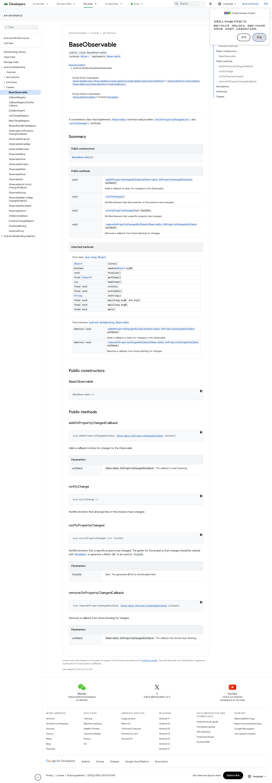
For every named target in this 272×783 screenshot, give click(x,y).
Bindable (80, 554)
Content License (149, 660)
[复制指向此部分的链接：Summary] (89, 137)
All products (161, 761)
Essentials (38, 3)
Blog (136, 3)
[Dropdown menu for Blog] (143, 4)
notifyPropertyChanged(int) (172, 119)
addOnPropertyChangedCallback (124, 179)
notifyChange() (79, 123)
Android (50, 718)
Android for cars (129, 733)
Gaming (88, 718)
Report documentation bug (247, 723)
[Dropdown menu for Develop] (97, 4)
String (78, 295)
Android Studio (250, 3)
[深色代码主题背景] (201, 391)
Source (49, 733)
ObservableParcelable (84, 97)
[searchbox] (21, 27)
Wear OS (125, 723)
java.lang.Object (77, 65)
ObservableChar (118, 81)
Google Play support (244, 728)
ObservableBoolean (83, 81)
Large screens (128, 718)
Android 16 (164, 723)
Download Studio (205, 736)
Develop (88, 3)
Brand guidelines (76, 775)
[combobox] (189, 4)
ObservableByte (101, 81)
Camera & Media (92, 733)
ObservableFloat (176, 81)
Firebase (114, 761)
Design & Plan (64, 3)
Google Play (111, 3)
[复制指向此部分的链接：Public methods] (100, 412)
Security (50, 728)
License (60, 775)
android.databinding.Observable (109, 322)
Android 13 (164, 738)
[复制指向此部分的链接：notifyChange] (92, 487)
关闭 (243, 37)
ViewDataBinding (117, 84)
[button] (20, 67)
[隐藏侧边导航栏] (38, 777)
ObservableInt (192, 81)
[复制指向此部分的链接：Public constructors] (108, 371)
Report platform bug (244, 718)
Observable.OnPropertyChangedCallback (169, 179)
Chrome (100, 761)
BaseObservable (81, 157)
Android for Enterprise (57, 723)
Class (85, 277)
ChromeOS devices (131, 728)
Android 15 (164, 728)
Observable (113, 56)
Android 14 (164, 733)
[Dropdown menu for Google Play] (122, 4)
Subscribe (233, 775)
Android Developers (78, 33)
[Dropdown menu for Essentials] (48, 4)
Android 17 (164, 718)
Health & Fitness (91, 728)
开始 (259, 37)
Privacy (87, 738)
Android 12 (164, 743)
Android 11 (164, 748)
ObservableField (155, 81)
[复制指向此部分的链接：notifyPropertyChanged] (107, 526)
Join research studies (244, 733)
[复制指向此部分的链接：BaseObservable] (96, 382)
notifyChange (114, 196)
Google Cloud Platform (137, 761)
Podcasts (50, 748)
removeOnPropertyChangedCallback (126, 224)
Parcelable (112, 97)
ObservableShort (99, 84)
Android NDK (203, 741)
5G (85, 743)
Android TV (127, 738)
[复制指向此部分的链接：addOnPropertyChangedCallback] (121, 423)
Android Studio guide (207, 721)
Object (85, 56)
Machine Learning (93, 723)
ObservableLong (81, 84)
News (49, 738)
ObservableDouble (137, 81)
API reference (13, 15)
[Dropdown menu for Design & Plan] (75, 4)
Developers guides (206, 726)
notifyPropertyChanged (120, 210)
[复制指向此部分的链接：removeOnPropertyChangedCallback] (127, 593)
